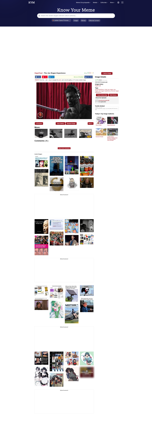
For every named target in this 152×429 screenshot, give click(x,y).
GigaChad (38, 73)
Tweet (52, 77)
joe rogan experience (105, 91)
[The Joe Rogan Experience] (64, 100)
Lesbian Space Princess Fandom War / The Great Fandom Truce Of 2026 (112, 138)
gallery (60, 80)
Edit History (113, 95)
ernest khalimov (99, 89)
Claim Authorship (102, 95)
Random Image (71, 123)
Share (38, 77)
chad (105, 89)
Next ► (91, 123)
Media (95, 2)
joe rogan (110, 89)
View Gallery (60, 123)
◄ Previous (39, 123)
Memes (83, 20)
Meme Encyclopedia (83, 2)
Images (76, 20)
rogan (96, 91)
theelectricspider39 (104, 100)
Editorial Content (94, 20)
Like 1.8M (89, 77)
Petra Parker (99, 125)
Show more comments (64, 148)
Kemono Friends (99, 136)
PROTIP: (37, 80)
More (112, 2)
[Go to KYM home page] (31, 3)
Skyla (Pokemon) (111, 125)
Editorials (103, 2)
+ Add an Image (107, 73)
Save (45, 77)
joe (115, 89)
